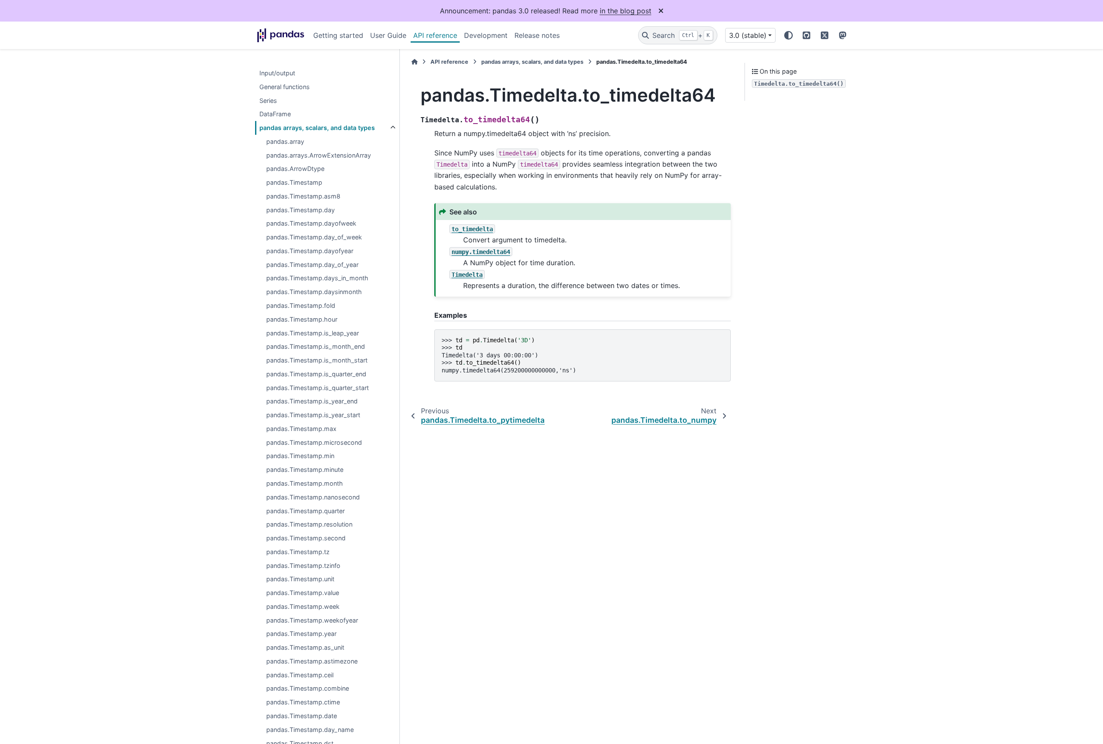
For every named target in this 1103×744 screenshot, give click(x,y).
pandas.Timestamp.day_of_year (312, 264)
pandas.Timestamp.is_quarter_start (317, 387)
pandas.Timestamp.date (301, 715)
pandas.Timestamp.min (300, 456)
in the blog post (625, 10)
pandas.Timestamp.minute (304, 470)
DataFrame (275, 114)
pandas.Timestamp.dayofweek (311, 223)
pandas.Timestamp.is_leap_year (312, 333)
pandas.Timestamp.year (301, 634)
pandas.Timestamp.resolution (309, 524)
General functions (284, 86)
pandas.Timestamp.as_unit (305, 647)
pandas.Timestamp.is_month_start (317, 360)
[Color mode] (788, 35)
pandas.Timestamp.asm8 (303, 196)
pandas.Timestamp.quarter (305, 511)
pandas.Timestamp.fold (300, 305)
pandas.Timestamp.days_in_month (317, 278)
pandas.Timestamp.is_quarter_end (316, 374)
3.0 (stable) (747, 35)
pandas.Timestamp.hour (301, 319)
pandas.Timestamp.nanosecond (313, 497)
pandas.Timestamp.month (304, 483)
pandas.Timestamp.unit (300, 579)
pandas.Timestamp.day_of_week (314, 237)
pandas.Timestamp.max (301, 428)
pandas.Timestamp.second (306, 538)
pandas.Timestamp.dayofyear (309, 250)
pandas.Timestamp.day (300, 210)
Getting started (338, 35)
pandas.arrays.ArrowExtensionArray (318, 155)
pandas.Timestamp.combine (307, 688)
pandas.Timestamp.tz (298, 551)
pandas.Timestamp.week (303, 606)
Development (486, 35)
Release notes (537, 35)
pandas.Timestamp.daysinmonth (314, 292)
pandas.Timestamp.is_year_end (312, 401)
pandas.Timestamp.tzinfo (303, 565)
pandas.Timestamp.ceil (299, 675)
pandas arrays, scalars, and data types (317, 127)
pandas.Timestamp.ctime (303, 702)
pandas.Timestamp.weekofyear (312, 620)
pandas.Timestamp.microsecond (314, 442)
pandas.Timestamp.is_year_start (313, 415)
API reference (435, 35)
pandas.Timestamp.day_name (310, 729)
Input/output (277, 73)
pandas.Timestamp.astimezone (312, 661)
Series (268, 100)
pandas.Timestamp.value (302, 592)
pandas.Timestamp (294, 182)
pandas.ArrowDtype (295, 169)
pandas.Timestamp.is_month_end (315, 346)
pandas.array (285, 141)
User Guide (388, 35)
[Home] (414, 61)
